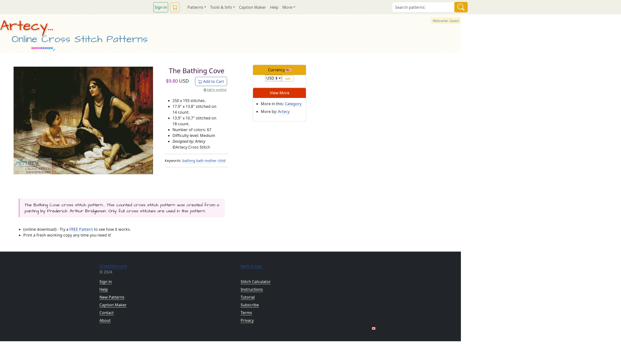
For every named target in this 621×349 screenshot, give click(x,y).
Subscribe (250, 305)
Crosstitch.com (113, 266)
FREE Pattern (81, 229)
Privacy (247, 320)
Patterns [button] (195, 7)
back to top (251, 266)
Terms (246, 312)
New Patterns (111, 297)
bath (200, 160)
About (105, 320)
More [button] (287, 7)
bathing (188, 160)
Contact (106, 312)
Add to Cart (213, 81)
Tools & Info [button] (221, 7)
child (222, 160)
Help (274, 7)
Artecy (284, 111)
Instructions (252, 289)
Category (293, 103)
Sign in (161, 7)
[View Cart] (175, 7)
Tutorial (248, 297)
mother (211, 160)
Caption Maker (252, 7)
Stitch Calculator (256, 281)
